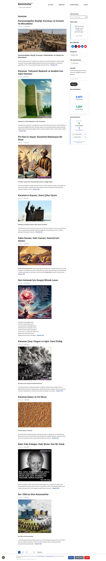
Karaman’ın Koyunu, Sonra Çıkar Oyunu (37, 195)
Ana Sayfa (50, 4)
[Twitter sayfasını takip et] (76, 46)
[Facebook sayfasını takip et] (72, 46)
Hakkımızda (61, 4)
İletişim (86, 4)
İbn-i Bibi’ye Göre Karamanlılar (33, 494)
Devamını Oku (53, 65)
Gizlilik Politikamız (41, 556)
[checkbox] (3, 557)
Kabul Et (71, 557)
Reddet (87, 557)
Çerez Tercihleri (79, 557)
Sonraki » (39, 552)
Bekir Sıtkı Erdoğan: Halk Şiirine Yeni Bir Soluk (41, 444)
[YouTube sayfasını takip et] (85, 46)
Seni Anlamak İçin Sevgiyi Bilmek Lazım (38, 280)
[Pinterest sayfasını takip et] (79, 46)
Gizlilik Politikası (74, 4)
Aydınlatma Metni (49, 556)
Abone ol (74, 84)
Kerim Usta (20, 26)
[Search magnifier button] (86, 17)
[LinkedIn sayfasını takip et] (82, 46)
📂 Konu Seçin (74, 63)
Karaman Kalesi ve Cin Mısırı (32, 397)
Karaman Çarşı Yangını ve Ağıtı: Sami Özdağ (40, 341)
